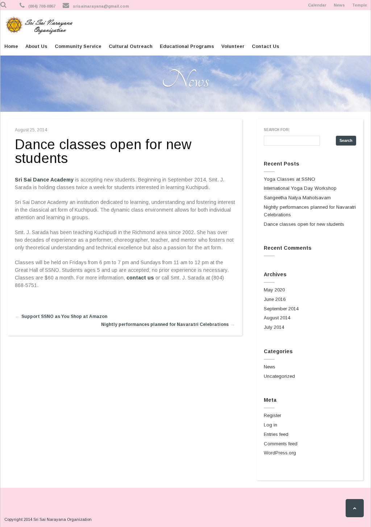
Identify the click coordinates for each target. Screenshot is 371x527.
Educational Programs (187, 46)
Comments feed (280, 443)
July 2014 (274, 327)
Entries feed (276, 434)
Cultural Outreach (131, 46)
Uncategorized (279, 376)
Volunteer (233, 46)
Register (272, 415)
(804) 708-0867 (41, 6)
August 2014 (277, 317)
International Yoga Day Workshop (300, 188)
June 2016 (274, 299)
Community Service (78, 46)
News (339, 5)
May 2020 (274, 290)
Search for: (277, 130)
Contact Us (265, 46)
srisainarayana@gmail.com (101, 6)
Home (11, 46)
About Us (36, 46)
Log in (270, 425)
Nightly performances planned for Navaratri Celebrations (165, 324)
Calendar (317, 5)
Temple (359, 5)
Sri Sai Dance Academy (44, 180)
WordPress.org (280, 452)
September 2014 (281, 308)
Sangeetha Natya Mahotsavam (297, 197)
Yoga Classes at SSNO (289, 179)
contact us (140, 278)
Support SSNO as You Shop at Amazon (64, 316)
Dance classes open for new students (103, 151)
